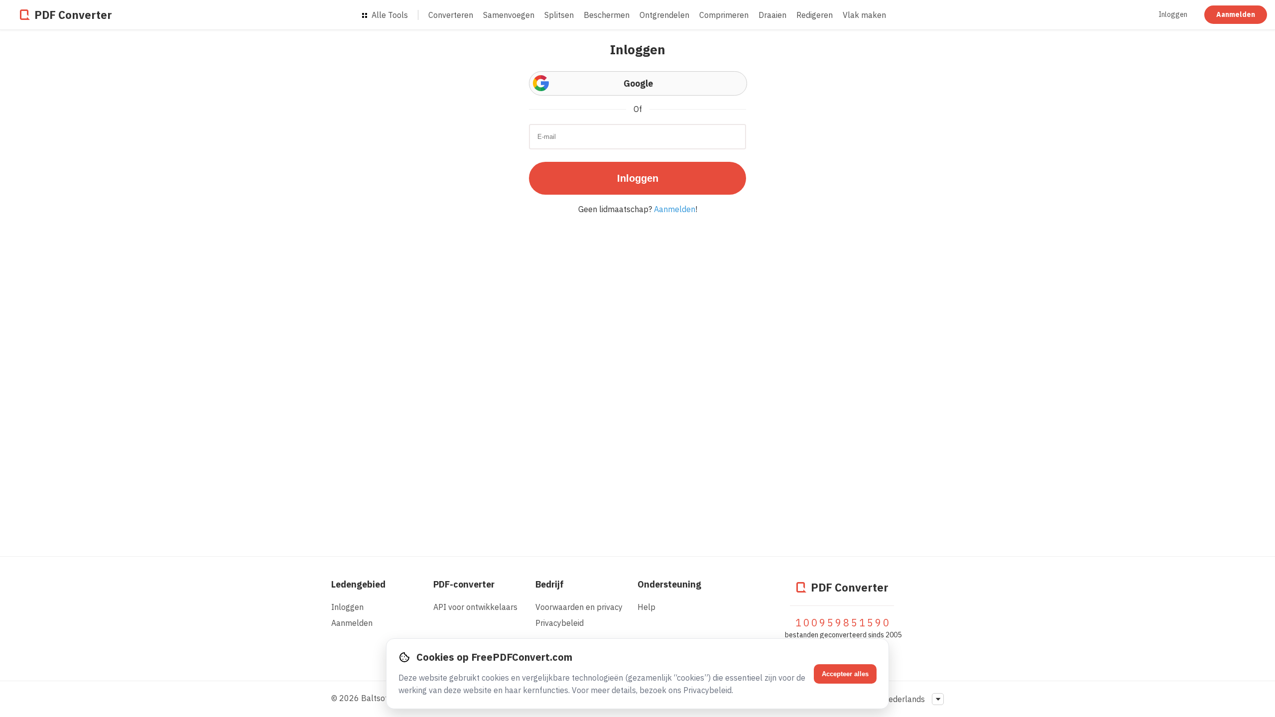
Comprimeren (724, 15)
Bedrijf (549, 584)
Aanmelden (1235, 14)
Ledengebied (358, 584)
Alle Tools (389, 15)
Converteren (450, 15)
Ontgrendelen (664, 15)
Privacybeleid (559, 623)
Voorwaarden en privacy (579, 607)
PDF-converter (464, 584)
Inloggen (1172, 14)
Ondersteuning (669, 584)
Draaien (772, 15)
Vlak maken (864, 15)
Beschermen (607, 15)
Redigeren (814, 15)
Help (646, 607)
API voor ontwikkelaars (475, 607)
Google (638, 83)
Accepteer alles (845, 674)
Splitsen (559, 15)
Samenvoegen (508, 15)
